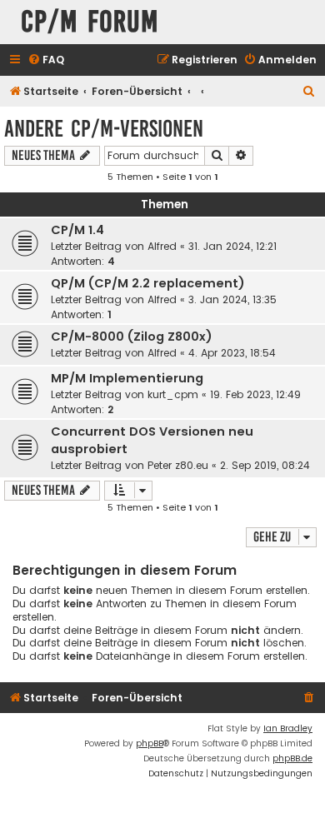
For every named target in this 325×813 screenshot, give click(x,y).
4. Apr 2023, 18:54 (232, 353)
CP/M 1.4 (77, 230)
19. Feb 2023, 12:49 (255, 394)
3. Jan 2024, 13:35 (232, 299)
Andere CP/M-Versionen (103, 129)
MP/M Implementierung (127, 378)
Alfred (162, 246)
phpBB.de (292, 758)
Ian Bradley (287, 728)
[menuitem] (46, 60)
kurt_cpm (173, 394)
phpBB (149, 743)
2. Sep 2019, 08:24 (265, 465)
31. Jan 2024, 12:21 (232, 246)
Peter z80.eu (178, 465)
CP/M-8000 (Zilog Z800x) (131, 336)
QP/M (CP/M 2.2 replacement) (148, 283)
